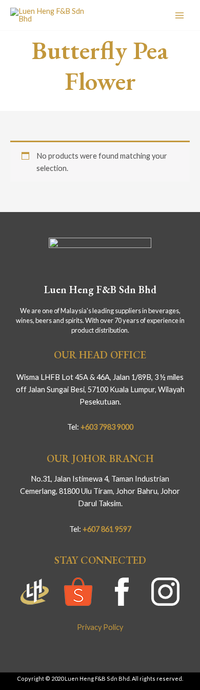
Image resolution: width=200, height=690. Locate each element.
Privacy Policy (100, 627)
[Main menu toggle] (179, 15)
